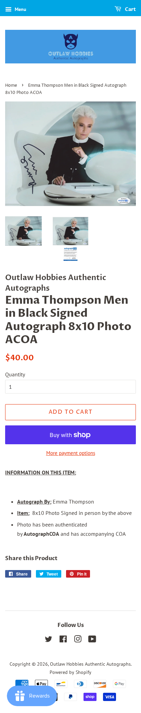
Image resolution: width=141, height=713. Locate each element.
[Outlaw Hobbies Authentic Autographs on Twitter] (48, 640)
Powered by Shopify (70, 672)
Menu (19, 9)
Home (11, 85)
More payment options (70, 453)
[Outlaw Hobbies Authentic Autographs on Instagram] (77, 640)
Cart (130, 9)
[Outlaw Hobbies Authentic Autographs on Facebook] (63, 640)
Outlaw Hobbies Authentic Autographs (90, 664)
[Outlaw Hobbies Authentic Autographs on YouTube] (92, 640)
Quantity (15, 374)
